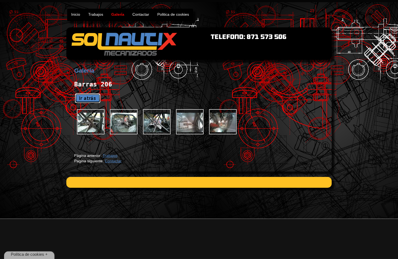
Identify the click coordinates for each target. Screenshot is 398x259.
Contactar (113, 161)
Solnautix (199, 43)
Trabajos (110, 155)
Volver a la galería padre (87, 98)
